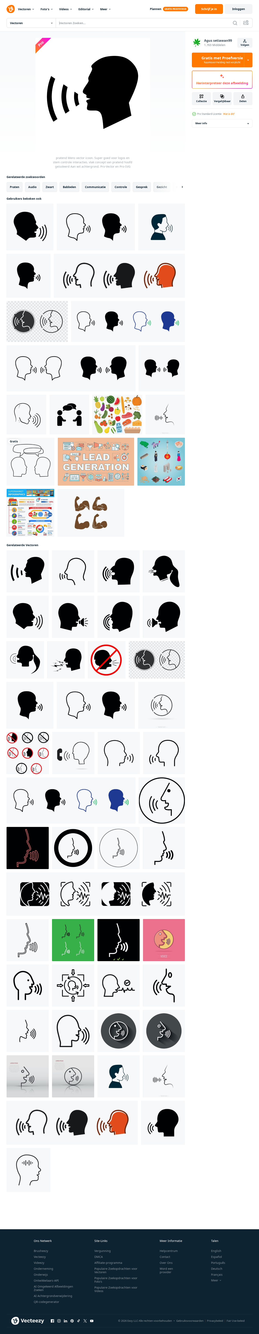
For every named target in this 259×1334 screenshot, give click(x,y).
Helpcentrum (169, 1251)
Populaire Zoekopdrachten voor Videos (115, 1289)
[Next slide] (178, 187)
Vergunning (102, 1251)
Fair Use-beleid (236, 1321)
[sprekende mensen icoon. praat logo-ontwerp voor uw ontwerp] (69, 414)
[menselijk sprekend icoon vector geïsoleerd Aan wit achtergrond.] (163, 1123)
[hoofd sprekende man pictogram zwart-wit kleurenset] (73, 940)
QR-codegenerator (46, 1302)
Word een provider (166, 1270)
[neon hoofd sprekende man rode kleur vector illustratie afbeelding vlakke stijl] (28, 848)
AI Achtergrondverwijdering (53, 1296)
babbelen (69, 187)
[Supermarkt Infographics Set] (30, 513)
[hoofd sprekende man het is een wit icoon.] (118, 940)
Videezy (39, 1263)
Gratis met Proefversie (222, 60)
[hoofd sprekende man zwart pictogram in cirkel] (73, 848)
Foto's (45, 9)
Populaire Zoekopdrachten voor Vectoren (115, 1270)
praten (14, 187)
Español (216, 1257)
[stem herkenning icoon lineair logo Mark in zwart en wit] (164, 985)
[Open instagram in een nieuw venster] (59, 1321)
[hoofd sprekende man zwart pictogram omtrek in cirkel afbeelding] (118, 848)
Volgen (245, 45)
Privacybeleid (215, 1321)
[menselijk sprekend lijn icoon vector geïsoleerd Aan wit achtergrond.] (119, 753)
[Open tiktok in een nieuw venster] (78, 1321)
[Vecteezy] (11, 9)
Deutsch (216, 1269)
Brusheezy (41, 1251)
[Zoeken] (235, 22)
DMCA (98, 1257)
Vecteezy (40, 1257)
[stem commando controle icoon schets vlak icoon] (28, 985)
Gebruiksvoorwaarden (190, 1321)
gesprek (142, 187)
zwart (50, 187)
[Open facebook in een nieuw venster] (52, 1321)
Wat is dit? (229, 114)
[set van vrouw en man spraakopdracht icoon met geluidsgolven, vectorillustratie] (96, 894)
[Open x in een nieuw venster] (85, 1321)
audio (32, 187)
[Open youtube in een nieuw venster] (91, 1321)
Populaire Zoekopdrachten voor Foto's (115, 1279)
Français (217, 1274)
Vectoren (24, 9)
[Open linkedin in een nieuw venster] (65, 1321)
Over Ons (166, 1263)
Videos (64, 9)
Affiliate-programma (108, 1263)
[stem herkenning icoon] (118, 985)
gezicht (162, 187)
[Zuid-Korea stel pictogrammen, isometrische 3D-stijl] (161, 462)
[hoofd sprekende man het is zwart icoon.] (164, 848)
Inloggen (238, 9)
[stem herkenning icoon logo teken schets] (28, 1031)
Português (218, 1263)
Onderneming (43, 1269)
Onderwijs (41, 1274)
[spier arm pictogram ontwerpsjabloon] (91, 513)
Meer (103, 9)
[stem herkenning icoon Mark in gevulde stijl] (73, 1031)
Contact (165, 1257)
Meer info (201, 123)
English (216, 1251)
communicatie (95, 187)
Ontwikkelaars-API (46, 1280)
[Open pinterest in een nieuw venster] (72, 1321)
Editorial (84, 9)
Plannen (155, 9)
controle (121, 187)
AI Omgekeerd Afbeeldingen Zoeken (53, 1288)
